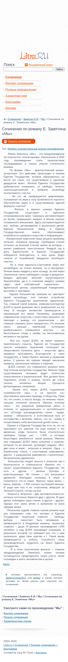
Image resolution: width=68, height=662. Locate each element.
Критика (10, 108)
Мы (43, 119)
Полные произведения (20, 89)
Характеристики (16, 95)
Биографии (13, 101)
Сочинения (13, 77)
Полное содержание (16, 617)
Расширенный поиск (40, 64)
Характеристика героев (17, 621)
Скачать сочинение (19, 141)
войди (36, 577)
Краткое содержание (16, 613)
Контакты (41, 652)
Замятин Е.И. (31, 119)
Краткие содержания (19, 83)
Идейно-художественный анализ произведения (36, 148)
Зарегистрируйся (16, 577)
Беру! (6, 564)
